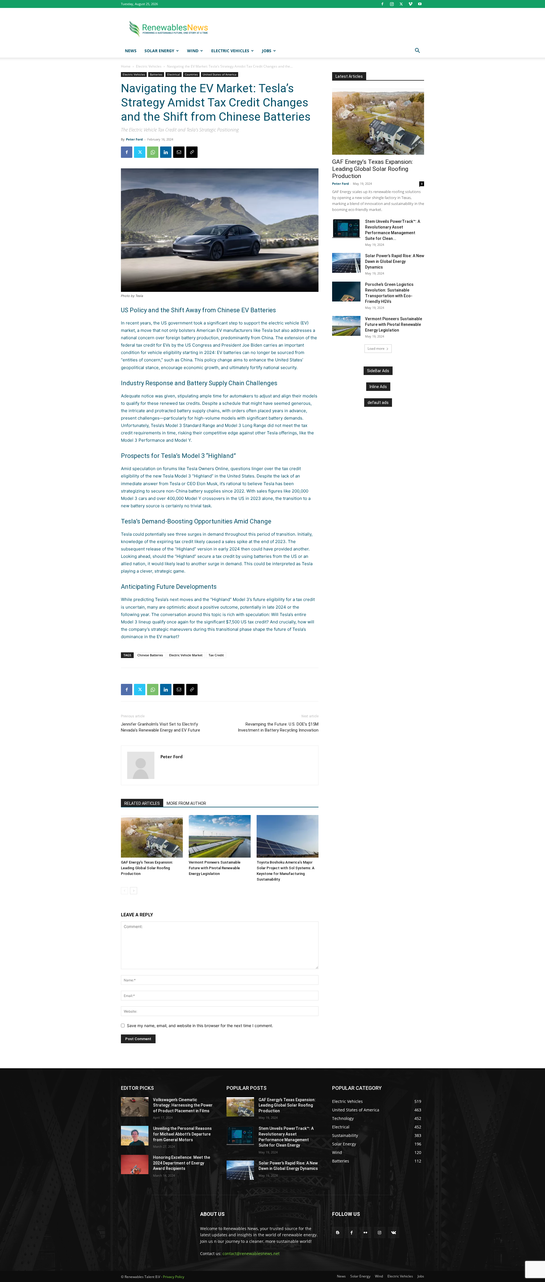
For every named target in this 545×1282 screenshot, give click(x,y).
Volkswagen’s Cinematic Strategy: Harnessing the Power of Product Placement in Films (183, 1105)
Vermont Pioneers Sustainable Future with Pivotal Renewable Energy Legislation (214, 868)
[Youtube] (420, 4)
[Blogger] (337, 1232)
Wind (192, 50)
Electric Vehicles (230, 50)
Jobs (266, 50)
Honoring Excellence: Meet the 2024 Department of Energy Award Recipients (181, 1163)
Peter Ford (134, 139)
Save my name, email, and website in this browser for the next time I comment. (200, 1025)
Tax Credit (216, 655)
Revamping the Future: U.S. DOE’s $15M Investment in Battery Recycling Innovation (278, 727)
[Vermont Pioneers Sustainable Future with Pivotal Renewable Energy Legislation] (220, 836)
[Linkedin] (165, 152)
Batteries (156, 74)
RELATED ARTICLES (142, 803)
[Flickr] (365, 1232)
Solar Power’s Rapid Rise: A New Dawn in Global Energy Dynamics (394, 261)
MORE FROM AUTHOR (186, 803)
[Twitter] (401, 4)
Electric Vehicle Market (185, 655)
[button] (417, 51)
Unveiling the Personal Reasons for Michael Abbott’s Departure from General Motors (182, 1134)
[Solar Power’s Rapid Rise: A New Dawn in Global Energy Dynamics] (346, 263)
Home (126, 66)
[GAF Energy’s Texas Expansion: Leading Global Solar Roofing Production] (152, 836)
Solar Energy (159, 50)
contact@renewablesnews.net (251, 1253)
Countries (191, 74)
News (131, 50)
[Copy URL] (192, 152)
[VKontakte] (393, 1232)
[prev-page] (124, 890)
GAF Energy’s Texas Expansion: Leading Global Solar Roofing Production (147, 868)
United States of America (219, 74)
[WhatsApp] (152, 152)
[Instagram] (391, 4)
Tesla (156, 425)
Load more (376, 348)
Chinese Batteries (150, 655)
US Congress (198, 345)
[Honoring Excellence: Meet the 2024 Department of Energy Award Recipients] (134, 1164)
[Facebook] (382, 4)
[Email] (179, 152)
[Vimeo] (410, 4)
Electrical (173, 74)
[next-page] (133, 890)
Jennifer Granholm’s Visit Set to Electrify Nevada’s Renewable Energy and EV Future (160, 727)
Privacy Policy (173, 1276)
